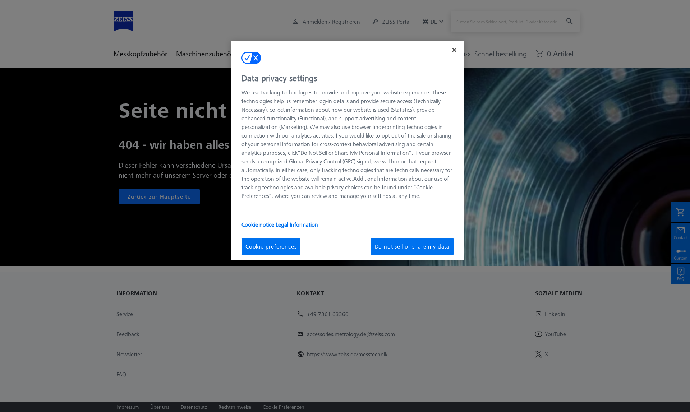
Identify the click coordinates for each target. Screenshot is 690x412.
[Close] (454, 50)
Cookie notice (259, 224)
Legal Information (297, 224)
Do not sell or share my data (412, 246)
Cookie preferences (270, 246)
